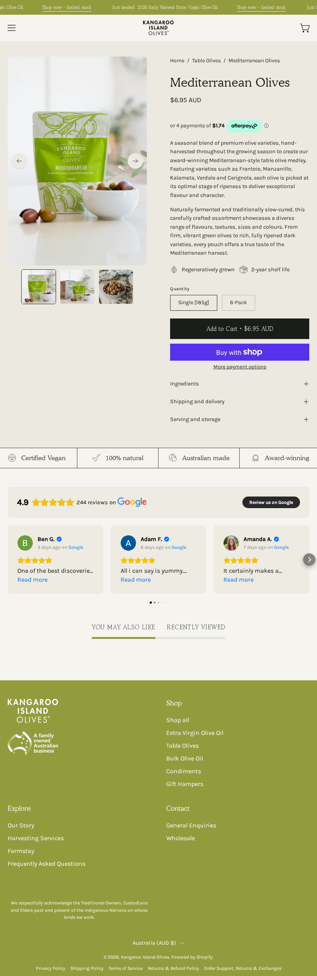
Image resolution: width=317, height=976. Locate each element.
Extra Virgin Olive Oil (194, 732)
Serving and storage (195, 419)
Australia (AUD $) (154, 943)
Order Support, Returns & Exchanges (242, 968)
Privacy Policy (50, 968)
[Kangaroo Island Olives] (158, 28)
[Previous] (19, 161)
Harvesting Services (36, 838)
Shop (174, 703)
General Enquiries (191, 825)
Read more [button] (32, 579)
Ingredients (184, 383)
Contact (177, 808)
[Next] (135, 161)
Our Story (21, 825)
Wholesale (180, 838)
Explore (19, 808)
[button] (8, 559)
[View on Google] (25, 543)
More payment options (239, 367)
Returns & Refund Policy (173, 968)
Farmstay (21, 850)
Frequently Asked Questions (46, 863)
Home (177, 60)
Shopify (204, 957)
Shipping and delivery (197, 401)
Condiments (183, 771)
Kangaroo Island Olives (145, 957)
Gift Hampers (184, 784)
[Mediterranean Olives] (38, 286)
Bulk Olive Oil (184, 758)
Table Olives (206, 60)
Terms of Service (126, 968)
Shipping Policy (87, 968)
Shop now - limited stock (67, 7)
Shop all (177, 720)
